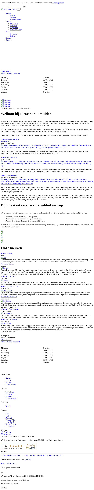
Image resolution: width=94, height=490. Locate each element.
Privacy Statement (29, 455)
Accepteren (12, 463)
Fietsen (12, 15)
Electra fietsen (11, 424)
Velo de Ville (10, 420)
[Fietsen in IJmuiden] (9, 9)
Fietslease (13, 26)
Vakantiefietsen (15, 19)
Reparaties (14, 28)
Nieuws (8, 38)
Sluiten (4, 488)
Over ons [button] (9, 32)
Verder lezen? (6, 141)
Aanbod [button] (8, 13)
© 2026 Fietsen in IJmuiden (11, 455)
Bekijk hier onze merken (10, 139)
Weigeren (4, 463)
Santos (8, 416)
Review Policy (42, 455)
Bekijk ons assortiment (9, 175)
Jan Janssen (10, 426)
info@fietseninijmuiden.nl (10, 73)
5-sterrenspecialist (57, 3)
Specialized (10, 422)
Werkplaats (14, 24)
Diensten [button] (9, 22)
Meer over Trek (6, 254)
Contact (8, 40)
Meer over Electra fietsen (10, 309)
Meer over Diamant (8, 276)
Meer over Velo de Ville (9, 286)
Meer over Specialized (9, 297)
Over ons (13, 34)
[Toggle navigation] (19, 9)
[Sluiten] (2, 472)
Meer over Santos (7, 264)
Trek (7, 414)
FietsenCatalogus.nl (56, 455)
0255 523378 (6, 71)
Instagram (7, 434)
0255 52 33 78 (6, 340)
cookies (27, 459)
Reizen (12, 36)
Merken (13, 17)
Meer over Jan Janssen (9, 319)
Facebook (7, 432)
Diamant (9, 418)
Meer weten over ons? (9, 157)
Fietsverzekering (16, 30)
